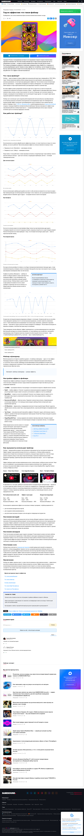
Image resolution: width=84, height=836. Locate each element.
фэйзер (40, 611)
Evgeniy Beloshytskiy (11, 638)
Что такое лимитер (9, 579)
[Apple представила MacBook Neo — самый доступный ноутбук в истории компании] (7, 732)
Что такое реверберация (10, 576)
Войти (53, 625)
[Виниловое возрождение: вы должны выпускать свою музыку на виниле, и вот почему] (7, 704)
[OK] (53, 793)
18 (23, 753)
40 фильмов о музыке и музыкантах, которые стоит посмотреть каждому (69, 111)
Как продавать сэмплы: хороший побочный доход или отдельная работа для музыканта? (26, 605)
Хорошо (72, 832)
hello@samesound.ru (78, 792)
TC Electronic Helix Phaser (39, 433)
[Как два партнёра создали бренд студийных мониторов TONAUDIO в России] (7, 779)
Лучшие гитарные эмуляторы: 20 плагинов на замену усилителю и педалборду (69, 82)
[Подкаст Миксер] (49, 793)
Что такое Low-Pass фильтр (11, 589)
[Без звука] (16, 340)
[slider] (21, 340)
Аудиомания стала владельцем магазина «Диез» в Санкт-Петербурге (34, 741)
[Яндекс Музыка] (46, 793)
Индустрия (15, 706)
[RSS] (56, 793)
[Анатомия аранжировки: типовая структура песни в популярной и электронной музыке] (70, 119)
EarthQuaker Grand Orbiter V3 (40, 431)
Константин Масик (17, 9)
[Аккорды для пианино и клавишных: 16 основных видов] (70, 60)
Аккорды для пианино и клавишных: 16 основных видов (68, 67)
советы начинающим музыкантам (28, 611)
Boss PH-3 (35, 435)
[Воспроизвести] (7, 341)
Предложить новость (67, 11)
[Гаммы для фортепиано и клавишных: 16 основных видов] (70, 90)
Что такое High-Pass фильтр (11, 585)
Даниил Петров (10, 647)
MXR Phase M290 (44, 429)
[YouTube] (38, 793)
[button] (48, 18)
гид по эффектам (13, 611)
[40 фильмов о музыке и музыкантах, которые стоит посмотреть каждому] (70, 104)
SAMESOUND (12, 828)
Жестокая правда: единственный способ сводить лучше (30, 722)
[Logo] (6, 1)
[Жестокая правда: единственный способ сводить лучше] (7, 723)
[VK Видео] (42, 793)
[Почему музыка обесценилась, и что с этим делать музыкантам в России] (7, 751)
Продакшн (11, 9)
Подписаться (70, 149)
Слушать (70, 43)
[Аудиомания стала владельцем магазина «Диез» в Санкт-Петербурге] (7, 742)
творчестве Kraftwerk (50, 104)
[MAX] (35, 793)
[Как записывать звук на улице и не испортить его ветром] (7, 685)
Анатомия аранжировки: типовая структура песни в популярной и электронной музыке (69, 126)
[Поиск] (81, 1)
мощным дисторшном (23, 547)
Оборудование (6, 9)
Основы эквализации (9, 582)
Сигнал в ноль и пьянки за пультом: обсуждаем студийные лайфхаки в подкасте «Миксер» (26, 597)
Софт (14, 677)
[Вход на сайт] (79, 1)
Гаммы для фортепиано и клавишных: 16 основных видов (68, 97)
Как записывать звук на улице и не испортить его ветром (30, 684)
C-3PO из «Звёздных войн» (23, 104)
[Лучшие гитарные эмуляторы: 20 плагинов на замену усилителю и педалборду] (70, 74)
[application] (30, 341)
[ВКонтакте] (31, 793)
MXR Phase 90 (36, 429)
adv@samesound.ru (78, 794)
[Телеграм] (28, 793)
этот (37, 829)
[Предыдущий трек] (11, 340)
